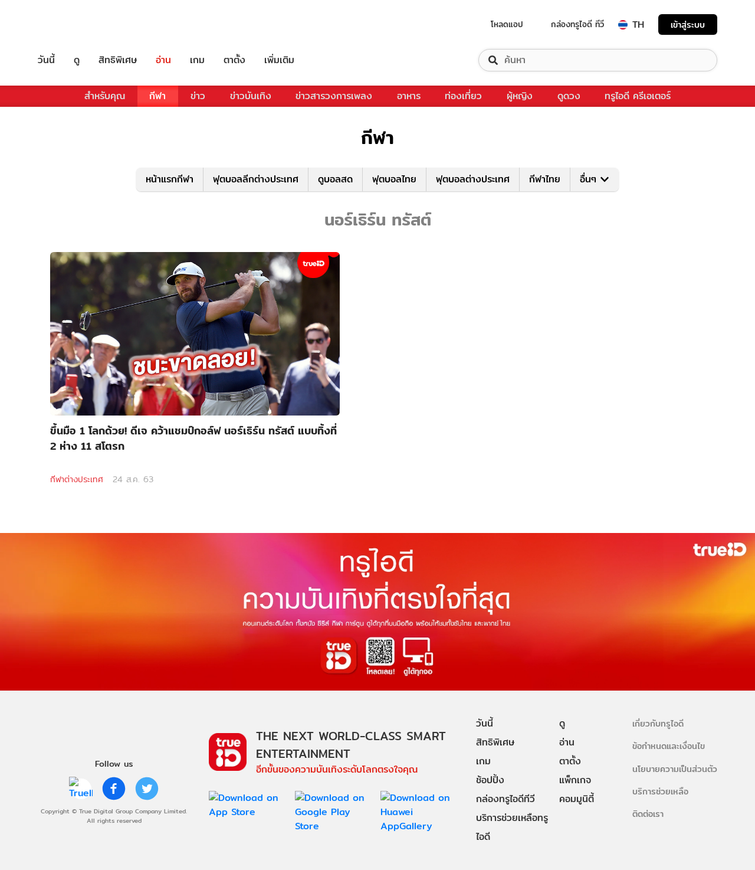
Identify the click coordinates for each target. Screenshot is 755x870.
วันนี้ (46, 60)
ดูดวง (568, 96)
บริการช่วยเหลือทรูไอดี (512, 827)
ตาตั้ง (234, 60)
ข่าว (198, 96)
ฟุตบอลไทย (394, 179)
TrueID (73, 24)
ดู (77, 60)
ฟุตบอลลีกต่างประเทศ (255, 179)
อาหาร (409, 96)
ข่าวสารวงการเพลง (334, 96)
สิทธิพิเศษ (118, 60)
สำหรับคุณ (104, 96)
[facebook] (114, 788)
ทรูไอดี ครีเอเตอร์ (638, 96)
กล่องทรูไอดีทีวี (505, 798)
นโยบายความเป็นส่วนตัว (674, 769)
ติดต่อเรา (648, 813)
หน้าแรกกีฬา (169, 179)
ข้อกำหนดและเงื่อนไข (668, 746)
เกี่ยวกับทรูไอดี (658, 723)
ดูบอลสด (335, 179)
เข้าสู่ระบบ (688, 24)
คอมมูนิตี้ (576, 798)
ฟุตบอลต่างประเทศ (473, 179)
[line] (81, 788)
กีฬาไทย (544, 179)
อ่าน (163, 60)
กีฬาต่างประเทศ (76, 479)
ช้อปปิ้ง (490, 780)
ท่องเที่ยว (463, 96)
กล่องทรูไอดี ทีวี (577, 24)
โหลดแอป (507, 24)
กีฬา (157, 96)
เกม (197, 60)
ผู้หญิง (520, 96)
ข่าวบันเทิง (250, 96)
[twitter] (147, 788)
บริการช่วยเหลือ (660, 791)
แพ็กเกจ (575, 780)
